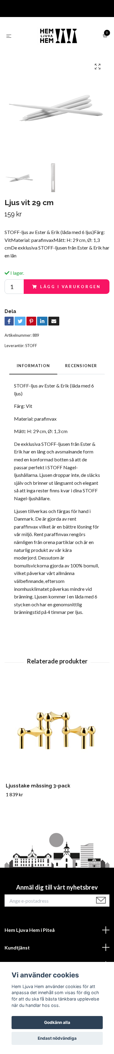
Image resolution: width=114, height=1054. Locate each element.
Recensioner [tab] (81, 365)
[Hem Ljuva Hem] (58, 36)
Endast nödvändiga (57, 1038)
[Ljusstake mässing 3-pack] (57, 731)
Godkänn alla (57, 1022)
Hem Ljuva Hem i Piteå (30, 930)
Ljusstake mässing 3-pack (38, 786)
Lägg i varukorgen (70, 286)
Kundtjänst (17, 947)
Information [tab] (33, 365)
